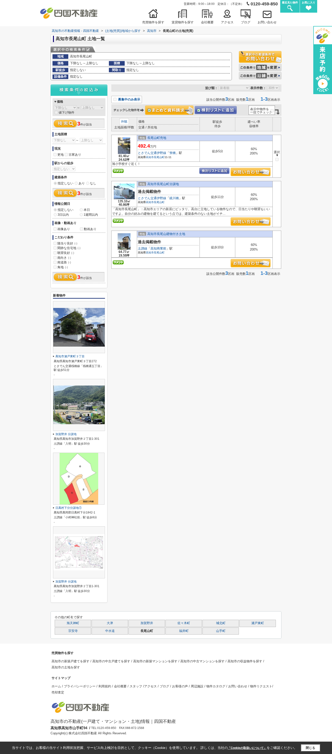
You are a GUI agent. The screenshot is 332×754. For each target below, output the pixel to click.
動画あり (90, 229)
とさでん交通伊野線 (152, 153)
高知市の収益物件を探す (245, 661)
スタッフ (136, 686)
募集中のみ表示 (128, 99)
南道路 (64, 262)
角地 (62, 267)
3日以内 (63, 214)
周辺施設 (197, 686)
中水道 (110, 631)
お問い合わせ (267, 22)
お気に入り (308, 2)
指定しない (65, 183)
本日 (87, 210)
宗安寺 (73, 631)
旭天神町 (73, 623)
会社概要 (207, 22)
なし (93, 183)
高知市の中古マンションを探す (203, 661)
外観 (124, 121)
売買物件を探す (153, 22)
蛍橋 (172, 153)
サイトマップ (61, 678)
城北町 (221, 623)
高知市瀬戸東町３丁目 (70, 356)
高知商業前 (158, 248)
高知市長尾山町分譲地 (163, 184)
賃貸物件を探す (183, 22)
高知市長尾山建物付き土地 (166, 234)
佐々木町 (183, 623)
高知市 (150, 157)
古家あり (75, 154)
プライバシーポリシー (80, 686)
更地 (60, 154)
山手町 (221, 631)
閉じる (310, 748)
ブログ (245, 22)
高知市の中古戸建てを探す (111, 661)
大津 (110, 623)
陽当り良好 (67, 243)
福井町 (184, 631)
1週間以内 (91, 214)
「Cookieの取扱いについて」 (247, 748)
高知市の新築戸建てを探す (71, 661)
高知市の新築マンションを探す (155, 661)
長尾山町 (159, 157)
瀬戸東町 (257, 623)
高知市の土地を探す (66, 667)
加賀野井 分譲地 (66, 434)
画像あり (63, 229)
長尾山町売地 (156, 138)
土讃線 (142, 248)
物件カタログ (216, 686)
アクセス (227, 22)
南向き (64, 258)
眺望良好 (65, 253)
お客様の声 (180, 686)
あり (82, 183)
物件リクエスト (261, 686)
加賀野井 (146, 623)
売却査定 (58, 692)
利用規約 (105, 686)
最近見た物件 (290, 2)
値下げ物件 (66, 112)
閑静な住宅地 (68, 248)
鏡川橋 (174, 198)
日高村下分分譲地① (68, 508)
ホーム (57, 686)
